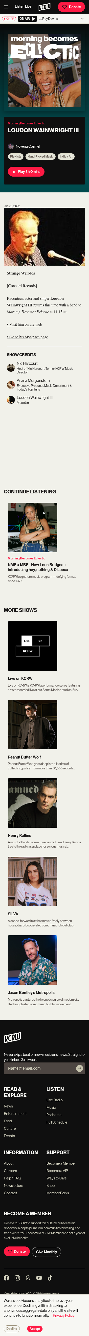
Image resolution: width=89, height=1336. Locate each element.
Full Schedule (56, 1122)
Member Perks (57, 1193)
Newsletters (13, 1185)
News (8, 1106)
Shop (50, 1185)
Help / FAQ (12, 1178)
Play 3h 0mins (29, 171)
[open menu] (7, 6)
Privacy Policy (63, 1315)
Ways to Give (56, 1178)
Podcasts (53, 1115)
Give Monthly (46, 1252)
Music (51, 1107)
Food (8, 1121)
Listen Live (23, 6)
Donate (75, 7)
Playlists (15, 156)
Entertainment (15, 1113)
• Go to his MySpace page (27, 336)
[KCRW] (12, 1042)
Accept (35, 1329)
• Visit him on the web (24, 324)
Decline (11, 1329)
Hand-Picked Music (40, 156)
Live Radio (54, 1100)
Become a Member (61, 1163)
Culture (10, 1128)
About (9, 1163)
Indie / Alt (66, 156)
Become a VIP (57, 1171)
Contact (10, 1193)
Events (9, 1136)
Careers (10, 1171)
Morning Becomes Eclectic (26, 558)
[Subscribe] (79, 1068)
